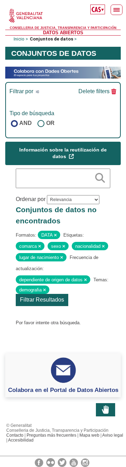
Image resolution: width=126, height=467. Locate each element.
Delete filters (94, 91)
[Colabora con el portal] (63, 72)
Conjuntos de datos (51, 39)
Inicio (19, 39)
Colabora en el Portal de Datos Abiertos (63, 389)
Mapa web (89, 435)
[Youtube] (74, 462)
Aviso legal (112, 435)
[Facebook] (39, 462)
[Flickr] (51, 462)
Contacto (14, 435)
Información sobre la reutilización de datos (63, 153)
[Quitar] (55, 235)
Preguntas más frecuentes (51, 435)
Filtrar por (22, 91)
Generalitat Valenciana (63, 16)
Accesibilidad (21, 440)
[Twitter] (63, 462)
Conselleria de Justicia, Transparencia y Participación (63, 28)
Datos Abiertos (63, 32)
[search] (100, 176)
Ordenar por (31, 199)
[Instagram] (85, 462)
